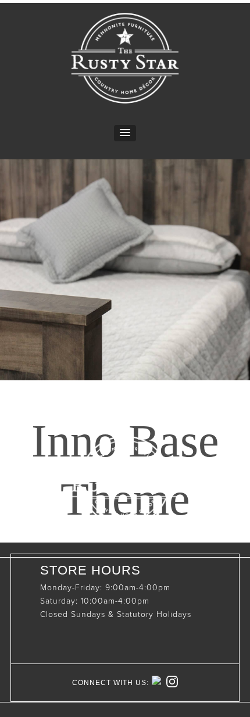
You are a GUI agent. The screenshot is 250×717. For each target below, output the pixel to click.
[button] (125, 133)
